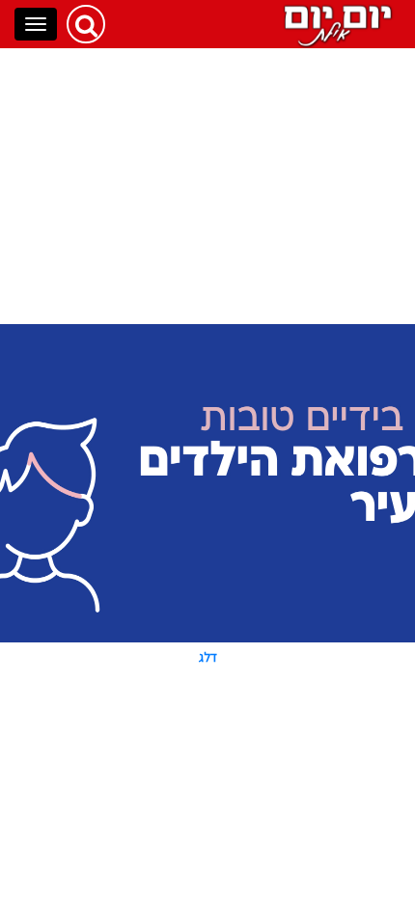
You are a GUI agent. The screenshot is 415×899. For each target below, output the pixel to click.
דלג (208, 657)
